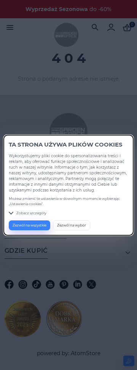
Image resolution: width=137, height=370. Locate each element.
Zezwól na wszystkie (29, 225)
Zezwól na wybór (71, 225)
